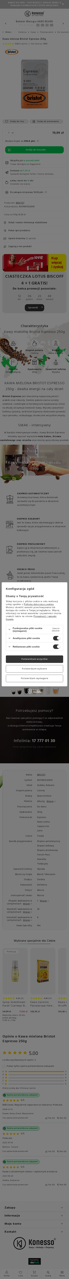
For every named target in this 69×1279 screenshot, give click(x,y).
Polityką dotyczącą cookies (39, 604)
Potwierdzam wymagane (34, 678)
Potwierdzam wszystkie (34, 659)
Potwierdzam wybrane (34, 669)
